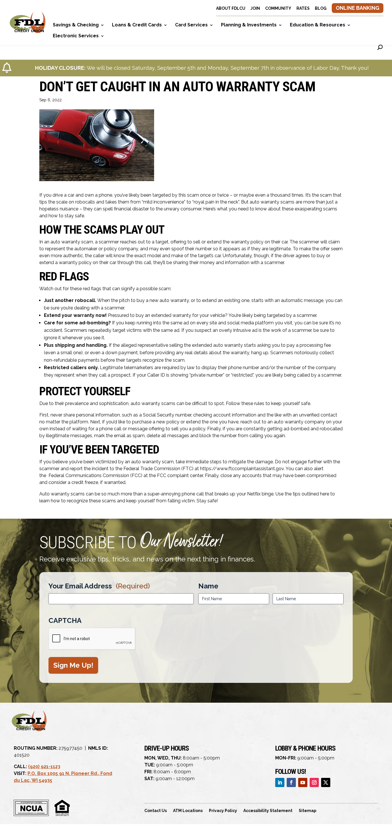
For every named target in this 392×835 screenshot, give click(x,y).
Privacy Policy (223, 811)
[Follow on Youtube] (302, 782)
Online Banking (357, 8)
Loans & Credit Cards (137, 25)
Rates (303, 8)
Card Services (191, 25)
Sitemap (307, 811)
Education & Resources (317, 25)
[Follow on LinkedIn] (279, 782)
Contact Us (155, 811)
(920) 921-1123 (44, 766)
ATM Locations (188, 811)
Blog (321, 8)
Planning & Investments (249, 25)
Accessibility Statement (267, 811)
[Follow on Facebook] (291, 782)
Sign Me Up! (73, 665)
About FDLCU (230, 8)
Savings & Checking (76, 25)
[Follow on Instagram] (314, 782)
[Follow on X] (325, 782)
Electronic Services (76, 36)
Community (278, 8)
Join (255, 8)
